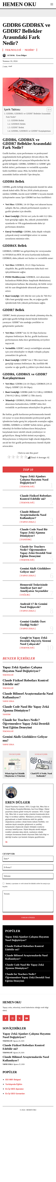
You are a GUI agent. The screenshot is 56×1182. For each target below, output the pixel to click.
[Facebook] (5, 72)
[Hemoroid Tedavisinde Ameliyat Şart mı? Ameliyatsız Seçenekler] (10, 589)
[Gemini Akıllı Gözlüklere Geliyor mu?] (10, 572)
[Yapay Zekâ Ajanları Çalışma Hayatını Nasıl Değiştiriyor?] (10, 481)
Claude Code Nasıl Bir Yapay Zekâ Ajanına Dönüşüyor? (34, 532)
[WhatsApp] (23, 72)
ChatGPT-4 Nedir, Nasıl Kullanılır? (41, 774)
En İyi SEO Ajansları (14, 1088)
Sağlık (25, 595)
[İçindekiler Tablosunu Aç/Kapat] (48, 109)
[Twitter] (11, 72)
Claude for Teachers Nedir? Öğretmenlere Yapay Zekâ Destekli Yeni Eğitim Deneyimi (35, 551)
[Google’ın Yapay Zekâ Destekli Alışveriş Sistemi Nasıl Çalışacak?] (10, 642)
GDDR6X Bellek (18, 124)
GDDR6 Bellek (17, 120)
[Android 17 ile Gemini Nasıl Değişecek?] (10, 607)
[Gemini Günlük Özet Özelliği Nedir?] (10, 625)
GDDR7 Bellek (17, 127)
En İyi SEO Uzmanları (15, 1093)
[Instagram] (12, 1018)
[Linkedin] (6, 841)
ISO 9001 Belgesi (13, 1079)
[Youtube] (27, 1018)
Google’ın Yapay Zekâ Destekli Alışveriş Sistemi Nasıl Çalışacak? (35, 640)
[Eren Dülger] (5, 55)
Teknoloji (27, 487)
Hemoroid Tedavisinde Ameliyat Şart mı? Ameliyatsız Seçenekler (34, 587)
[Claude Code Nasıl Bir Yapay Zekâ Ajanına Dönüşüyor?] (10, 534)
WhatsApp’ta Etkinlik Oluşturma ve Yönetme (15, 774)
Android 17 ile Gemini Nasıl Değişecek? (33, 605)
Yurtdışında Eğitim (13, 1084)
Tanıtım (25, 540)
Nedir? (30, 50)
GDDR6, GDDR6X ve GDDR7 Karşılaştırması (31, 131)
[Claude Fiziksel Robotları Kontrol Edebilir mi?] (10, 499)
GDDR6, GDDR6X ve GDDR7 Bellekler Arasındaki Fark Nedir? (28, 115)
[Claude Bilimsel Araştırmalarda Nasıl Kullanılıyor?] (10, 516)
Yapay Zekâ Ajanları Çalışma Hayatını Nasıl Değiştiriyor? (34, 479)
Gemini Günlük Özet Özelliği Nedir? (32, 623)
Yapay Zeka (27, 522)
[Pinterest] (17, 72)
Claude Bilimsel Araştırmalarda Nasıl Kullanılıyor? (33, 515)
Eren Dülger (21, 55)
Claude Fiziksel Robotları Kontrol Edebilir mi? (35, 497)
